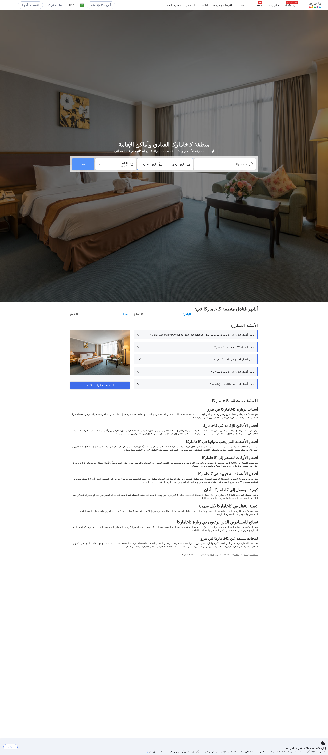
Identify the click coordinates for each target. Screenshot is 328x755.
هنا (146, 751)
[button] (82, 5)
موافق (11, 746)
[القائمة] (8, 5)
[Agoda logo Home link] (315, 5)
